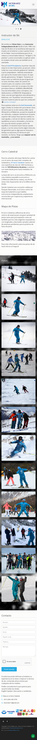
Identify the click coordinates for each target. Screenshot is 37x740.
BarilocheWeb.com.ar (14, 730)
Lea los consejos (10, 102)
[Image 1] (18, 279)
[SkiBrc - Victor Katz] (10, 5)
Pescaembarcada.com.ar (16, 728)
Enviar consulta (9, 669)
